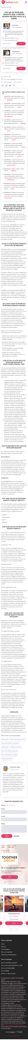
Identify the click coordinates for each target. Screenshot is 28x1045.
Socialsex (19, 156)
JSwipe (12, 189)
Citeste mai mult (7, 43)
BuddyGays (10, 100)
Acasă (2, 944)
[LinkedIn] (6, 85)
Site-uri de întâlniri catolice (18, 739)
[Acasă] (10, 2)
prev (11, 930)
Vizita (21, 43)
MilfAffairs (13, 170)
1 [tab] (26, 874)
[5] (14, 805)
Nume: (3, 809)
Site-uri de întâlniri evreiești (9, 755)
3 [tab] (26, 878)
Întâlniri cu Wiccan (16, 747)
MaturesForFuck (11, 165)
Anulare (16, 836)
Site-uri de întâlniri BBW (7, 968)
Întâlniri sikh (5, 747)
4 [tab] (26, 881)
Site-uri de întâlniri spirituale (9, 751)
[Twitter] (10, 85)
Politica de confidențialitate (8, 955)
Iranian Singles (8, 198)
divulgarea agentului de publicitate (13, 1025)
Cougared (13, 139)
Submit (7, 836)
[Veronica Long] (5, 768)
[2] (9, 805)
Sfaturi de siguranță (6, 952)
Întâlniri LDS (5, 739)
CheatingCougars (8, 116)
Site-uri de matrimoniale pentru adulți (11, 965)
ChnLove (23, 147)
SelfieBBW (23, 123)
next (17, 930)
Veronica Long (15, 767)
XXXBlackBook (10, 179)
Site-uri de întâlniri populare (9, 963)
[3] (11, 805)
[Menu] (26, 2)
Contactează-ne (5, 949)
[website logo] (6, 26)
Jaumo (8, 130)
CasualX (19, 107)
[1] (7, 805)
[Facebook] (2, 85)
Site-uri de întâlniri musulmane (10, 743)
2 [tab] (26, 876)
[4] (13, 805)
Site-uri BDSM (5, 971)
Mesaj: (3, 824)
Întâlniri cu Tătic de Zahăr (8, 973)
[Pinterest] (13, 85)
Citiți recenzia (14, 919)
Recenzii (3, 946)
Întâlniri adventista (7, 758)
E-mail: (3, 816)
